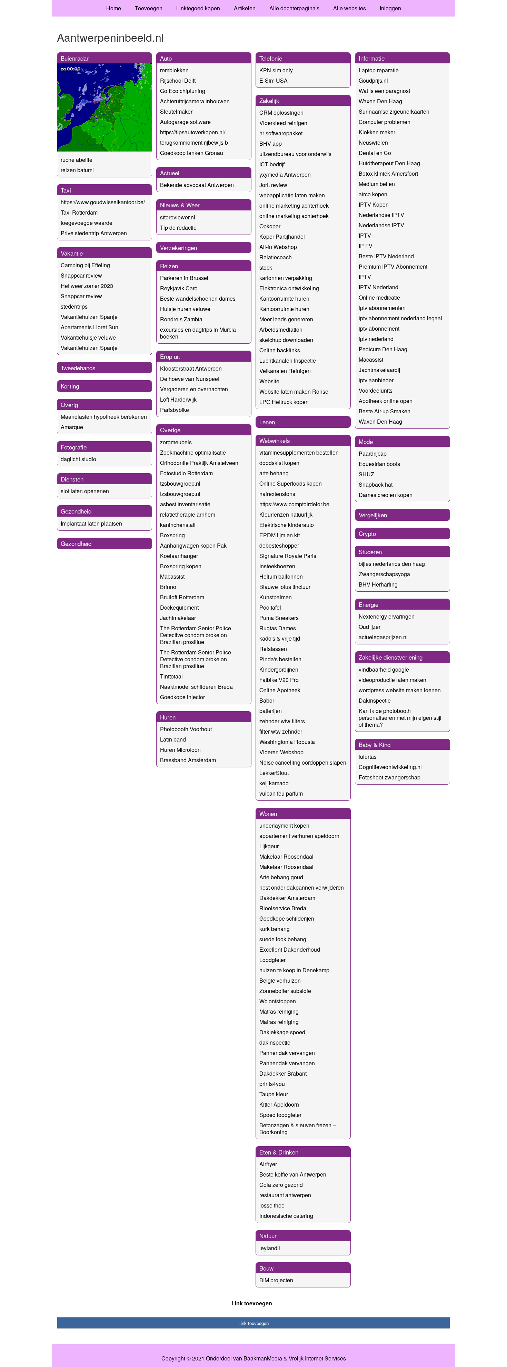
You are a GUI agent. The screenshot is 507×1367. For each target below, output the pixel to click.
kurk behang (274, 929)
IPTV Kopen (374, 204)
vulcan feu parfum (281, 793)
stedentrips (74, 306)
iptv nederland (376, 339)
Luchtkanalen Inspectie (287, 360)
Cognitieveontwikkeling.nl (390, 767)
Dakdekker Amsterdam (287, 898)
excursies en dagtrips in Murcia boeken (198, 332)
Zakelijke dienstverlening (391, 657)
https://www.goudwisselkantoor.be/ (103, 202)
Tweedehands (78, 367)
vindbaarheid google (384, 669)
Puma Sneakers (279, 618)
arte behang (274, 473)
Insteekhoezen (277, 566)
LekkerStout (274, 773)
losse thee (272, 1205)
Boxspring (172, 535)
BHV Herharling (378, 584)
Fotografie (74, 447)
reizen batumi (77, 170)
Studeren (370, 551)
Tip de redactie (178, 227)
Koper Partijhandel (282, 236)
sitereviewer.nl (177, 217)
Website (269, 381)
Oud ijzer (369, 627)
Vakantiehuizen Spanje (89, 317)
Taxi (66, 190)
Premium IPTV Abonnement (393, 266)
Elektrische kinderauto (286, 525)
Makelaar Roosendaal (286, 856)
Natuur (268, 1235)
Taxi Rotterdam (79, 212)
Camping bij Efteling (85, 265)
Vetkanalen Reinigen (285, 371)
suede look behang (282, 939)
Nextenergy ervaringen (387, 616)
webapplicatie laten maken (292, 195)
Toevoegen (148, 8)
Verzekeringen (178, 247)
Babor (266, 700)
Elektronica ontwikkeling (289, 288)
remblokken (174, 70)
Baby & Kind (374, 744)
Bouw (266, 1268)
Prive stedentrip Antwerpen (94, 233)
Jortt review (273, 185)
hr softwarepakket (280, 133)
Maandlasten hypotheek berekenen (104, 417)
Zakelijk (269, 100)
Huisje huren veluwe (185, 309)
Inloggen (390, 8)
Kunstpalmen (275, 597)
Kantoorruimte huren (284, 298)
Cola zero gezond (281, 1185)
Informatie (372, 58)
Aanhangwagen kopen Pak (193, 545)
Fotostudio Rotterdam (186, 473)
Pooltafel (270, 607)
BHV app (270, 143)
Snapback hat (375, 484)
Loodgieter (272, 960)
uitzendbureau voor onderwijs (295, 154)
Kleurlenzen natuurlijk (285, 514)
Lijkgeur (269, 846)
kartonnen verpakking (285, 278)
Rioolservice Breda (282, 908)
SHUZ (366, 474)
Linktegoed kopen (198, 8)
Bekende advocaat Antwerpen (197, 185)
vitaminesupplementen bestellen (299, 452)
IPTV (365, 235)
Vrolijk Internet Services (317, 1358)
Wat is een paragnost (384, 91)
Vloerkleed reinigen (283, 123)
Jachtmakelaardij (379, 370)
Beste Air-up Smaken (384, 411)
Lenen (267, 421)
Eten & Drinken (278, 1152)
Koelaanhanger (179, 556)
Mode (366, 441)
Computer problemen (384, 122)
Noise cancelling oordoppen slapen (302, 762)
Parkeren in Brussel (184, 278)
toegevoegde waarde (86, 223)
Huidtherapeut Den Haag (389, 163)
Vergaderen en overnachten (194, 389)
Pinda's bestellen (280, 659)
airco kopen (373, 194)
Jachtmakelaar (178, 618)
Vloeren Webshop (281, 752)
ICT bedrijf (272, 164)
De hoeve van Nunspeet (189, 379)
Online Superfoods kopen (290, 483)
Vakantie (72, 253)
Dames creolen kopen (385, 495)
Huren (168, 717)
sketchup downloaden (286, 340)
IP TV (365, 246)
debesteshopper (279, 545)
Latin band (173, 739)
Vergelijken (373, 514)
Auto (166, 58)
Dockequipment (179, 607)
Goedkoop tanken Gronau (191, 153)
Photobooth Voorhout (186, 729)
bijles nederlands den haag (392, 564)
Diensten (72, 479)
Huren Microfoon (180, 750)
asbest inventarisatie (185, 504)
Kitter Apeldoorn (279, 1104)
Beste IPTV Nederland (386, 256)
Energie (368, 604)
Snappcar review (81, 275)
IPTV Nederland (378, 287)
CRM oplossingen (281, 112)
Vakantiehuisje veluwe (88, 337)
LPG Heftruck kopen (284, 402)
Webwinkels (274, 440)
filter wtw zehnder (280, 731)
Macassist (172, 576)
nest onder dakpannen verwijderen (301, 887)
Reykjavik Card (179, 288)
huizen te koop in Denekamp (294, 970)
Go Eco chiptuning (182, 91)
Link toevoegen (251, 1303)
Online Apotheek (279, 690)
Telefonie (270, 58)
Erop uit (170, 356)
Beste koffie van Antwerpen (292, 1174)
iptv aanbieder (376, 380)
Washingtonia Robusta (287, 742)
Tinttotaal (171, 676)
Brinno (168, 587)
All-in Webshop (278, 247)
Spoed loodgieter (280, 1115)
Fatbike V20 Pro (279, 680)
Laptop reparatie (379, 70)
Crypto (367, 533)
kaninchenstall (178, 525)
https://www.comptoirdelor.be (294, 504)
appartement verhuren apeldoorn (299, 836)
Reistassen (273, 649)
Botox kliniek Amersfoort (388, 173)
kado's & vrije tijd (279, 638)
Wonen (268, 813)
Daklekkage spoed (282, 1032)
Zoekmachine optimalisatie (193, 452)
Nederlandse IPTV (381, 215)
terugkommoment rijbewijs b (194, 142)
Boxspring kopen (180, 566)
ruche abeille (76, 160)
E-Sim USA (273, 80)
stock (265, 267)
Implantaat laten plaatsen (91, 523)
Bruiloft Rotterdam (182, 597)
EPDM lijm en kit (279, 535)
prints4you (272, 1084)
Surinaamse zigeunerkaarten (394, 111)
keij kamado (274, 783)
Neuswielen (373, 142)
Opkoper (269, 226)
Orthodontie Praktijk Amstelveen (199, 463)
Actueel (169, 172)
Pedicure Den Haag (383, 349)
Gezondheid (76, 511)
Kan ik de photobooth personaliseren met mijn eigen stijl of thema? (400, 717)
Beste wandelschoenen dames (198, 298)
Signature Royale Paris (287, 556)
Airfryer (268, 1164)
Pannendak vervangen (287, 1053)
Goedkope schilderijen (286, 918)
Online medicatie (379, 297)
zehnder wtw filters (282, 721)
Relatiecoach (275, 257)
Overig (69, 404)
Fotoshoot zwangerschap (389, 777)
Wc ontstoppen (277, 1001)
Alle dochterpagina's (294, 8)
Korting (70, 386)
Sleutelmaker (176, 111)
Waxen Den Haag (380, 101)
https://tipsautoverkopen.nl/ (192, 132)
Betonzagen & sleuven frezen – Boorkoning (297, 1128)
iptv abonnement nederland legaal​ (400, 318)
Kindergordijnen (278, 669)
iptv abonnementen (382, 308)
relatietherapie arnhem (187, 514)
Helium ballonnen (281, 576)
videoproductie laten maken (392, 680)
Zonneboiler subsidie (285, 991)
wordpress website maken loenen (400, 690)
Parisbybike (174, 410)
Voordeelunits (375, 390)
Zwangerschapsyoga (384, 574)
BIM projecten (276, 1280)
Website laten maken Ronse (293, 391)
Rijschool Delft (178, 80)
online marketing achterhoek (294, 205)
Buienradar (75, 58)
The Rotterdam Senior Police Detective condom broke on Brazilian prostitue (195, 635)
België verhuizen (280, 980)
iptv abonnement (379, 328)
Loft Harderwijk (178, 399)
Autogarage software (185, 122)
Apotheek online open (385, 401)
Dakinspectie (375, 700)
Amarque (72, 427)
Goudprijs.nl (373, 80)
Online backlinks (279, 350)
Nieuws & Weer (180, 204)
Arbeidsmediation (280, 329)
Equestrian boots (379, 464)
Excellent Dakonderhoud (289, 949)
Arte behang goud (281, 877)
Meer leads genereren (286, 319)
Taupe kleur (273, 1094)
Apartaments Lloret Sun (89, 327)
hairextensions (277, 494)
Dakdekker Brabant (283, 1073)
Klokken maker (377, 132)
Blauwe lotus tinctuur (284, 587)
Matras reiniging (279, 1011)
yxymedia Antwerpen (285, 174)
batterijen (270, 711)
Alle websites (349, 8)
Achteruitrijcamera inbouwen (195, 101)
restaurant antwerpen (285, 1195)
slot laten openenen (85, 491)
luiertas (368, 756)
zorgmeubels (176, 442)
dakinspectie (274, 1042)
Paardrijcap (373, 453)
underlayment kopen (284, 825)
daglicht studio (78, 459)
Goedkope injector (182, 697)
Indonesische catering (286, 1216)
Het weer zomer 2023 (87, 286)
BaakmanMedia (262, 1358)
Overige (170, 429)
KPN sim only (276, 70)
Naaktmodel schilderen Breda (196, 687)
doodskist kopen (279, 463)
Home (113, 8)
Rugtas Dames (277, 628)
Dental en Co (375, 153)
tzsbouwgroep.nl (180, 483)
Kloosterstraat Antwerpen (191, 368)
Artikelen (245, 8)
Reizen (169, 265)
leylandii (269, 1248)
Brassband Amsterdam (188, 760)
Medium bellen (377, 184)
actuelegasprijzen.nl (383, 637)
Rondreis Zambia (181, 319)
